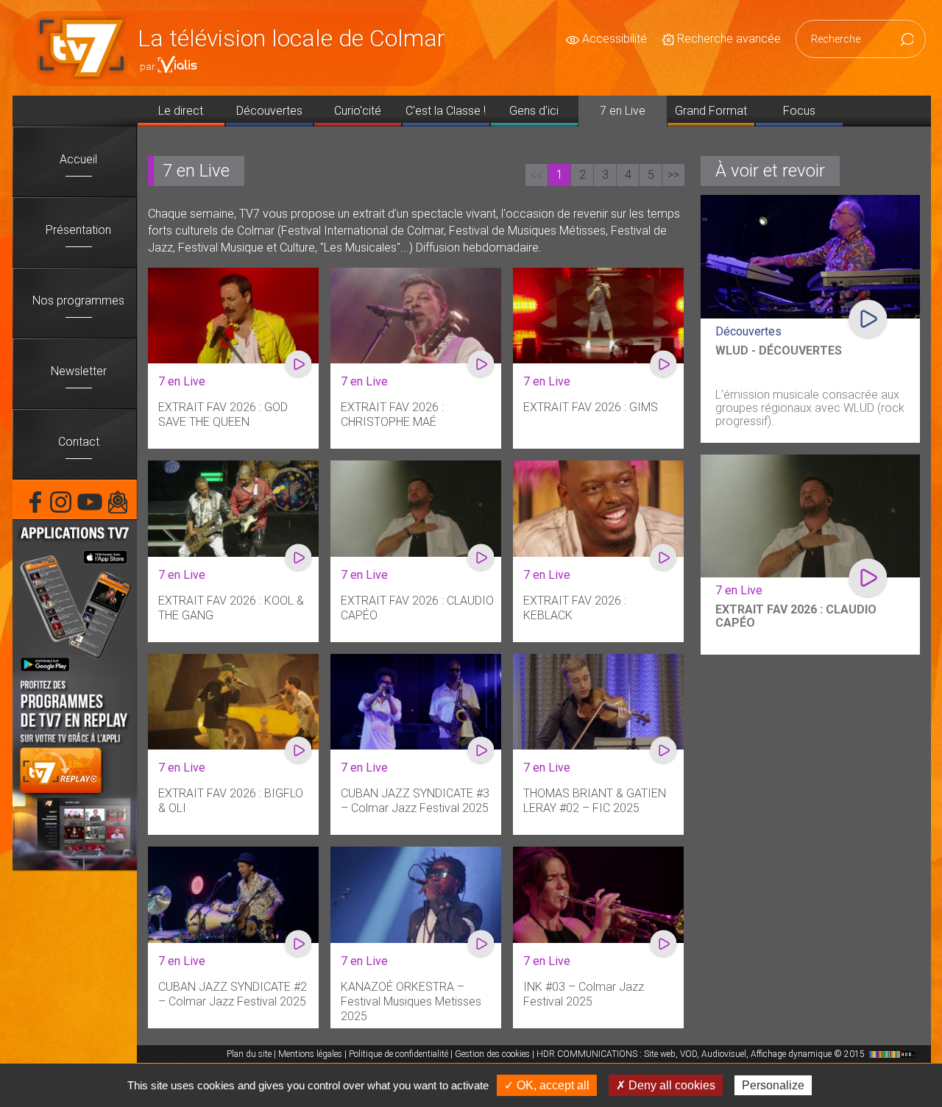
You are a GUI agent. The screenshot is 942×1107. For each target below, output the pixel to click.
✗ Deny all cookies (665, 1085)
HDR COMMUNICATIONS (701, 1054)
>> (673, 175)
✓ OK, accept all (546, 1085)
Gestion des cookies (492, 1054)
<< (536, 175)
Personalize (773, 1085)
